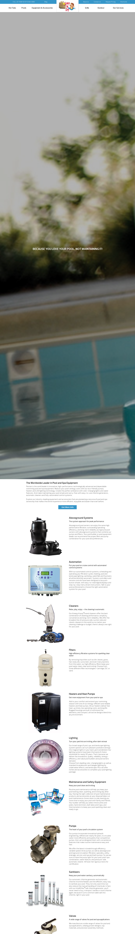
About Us (86, 2)
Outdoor (101, 8)
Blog (45, 2)
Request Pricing (110, 2)
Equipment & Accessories (42, 8)
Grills (87, 8)
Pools (23, 8)
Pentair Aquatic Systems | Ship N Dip (67, 6)
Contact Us (97, 2)
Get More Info (68, 507)
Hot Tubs (12, 8)
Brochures (123, 2)
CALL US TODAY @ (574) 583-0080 (24, 2)
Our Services (118, 8)
